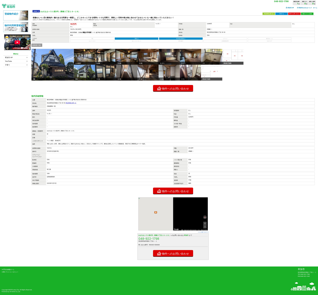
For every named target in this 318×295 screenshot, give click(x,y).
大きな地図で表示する (203, 232)
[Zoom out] (205, 226)
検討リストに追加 (307, 13)
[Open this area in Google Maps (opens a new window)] (176, 229)
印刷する (281, 13)
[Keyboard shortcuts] (182, 229)
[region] (190, 213)
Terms (199, 229)
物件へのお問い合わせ (175, 88)
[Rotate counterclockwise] (203, 217)
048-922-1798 (148, 238)
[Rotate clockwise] (206, 217)
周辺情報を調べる (268, 13)
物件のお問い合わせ (294, 13)
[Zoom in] (205, 223)
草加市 (301, 269)
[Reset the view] (205, 217)
